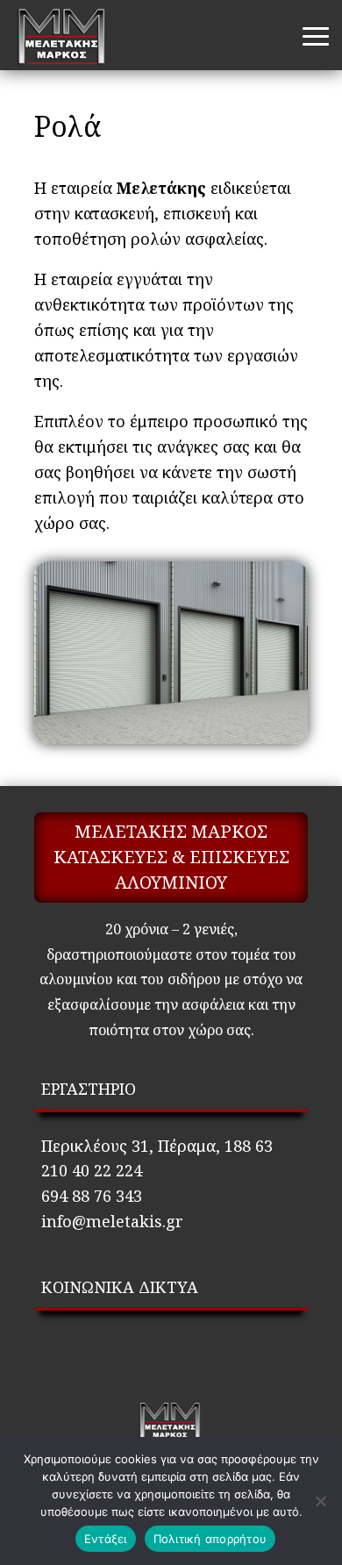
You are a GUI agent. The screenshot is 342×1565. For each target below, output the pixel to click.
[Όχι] (320, 1501)
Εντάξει (105, 1539)
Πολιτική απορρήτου (210, 1539)
